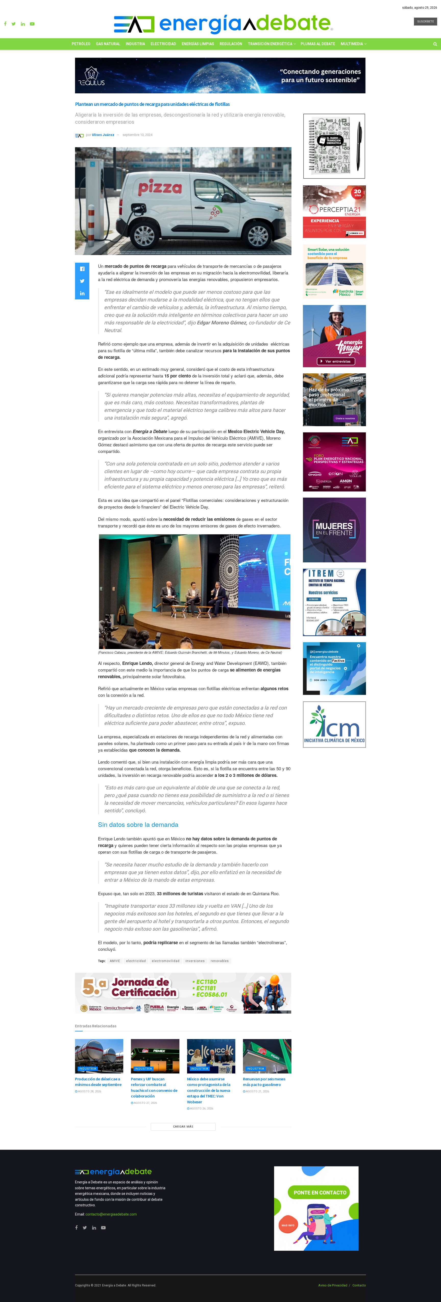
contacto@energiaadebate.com (111, 1214)
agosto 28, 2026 (89, 1091)
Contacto (359, 1285)
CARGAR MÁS (183, 1126)
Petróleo (81, 44)
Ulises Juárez (103, 135)
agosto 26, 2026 (201, 1108)
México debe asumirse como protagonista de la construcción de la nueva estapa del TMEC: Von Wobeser (208, 1090)
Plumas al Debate (318, 44)
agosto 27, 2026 (145, 1103)
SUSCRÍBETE (425, 21)
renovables (220, 961)
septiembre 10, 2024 (137, 135)
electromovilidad (166, 961)
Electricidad (163, 44)
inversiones (195, 961)
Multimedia (352, 44)
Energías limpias (198, 44)
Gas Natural (108, 44)
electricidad (136, 961)
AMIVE (115, 961)
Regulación (231, 44)
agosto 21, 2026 (257, 1091)
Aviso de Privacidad (332, 1285)
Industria (135, 44)
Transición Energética (270, 44)
